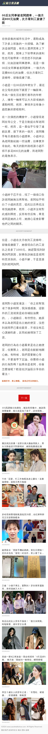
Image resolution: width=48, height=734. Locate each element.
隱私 (23, 730)
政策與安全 (13, 730)
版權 (27, 730)
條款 (19, 730)
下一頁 (24, 398)
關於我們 (4, 730)
